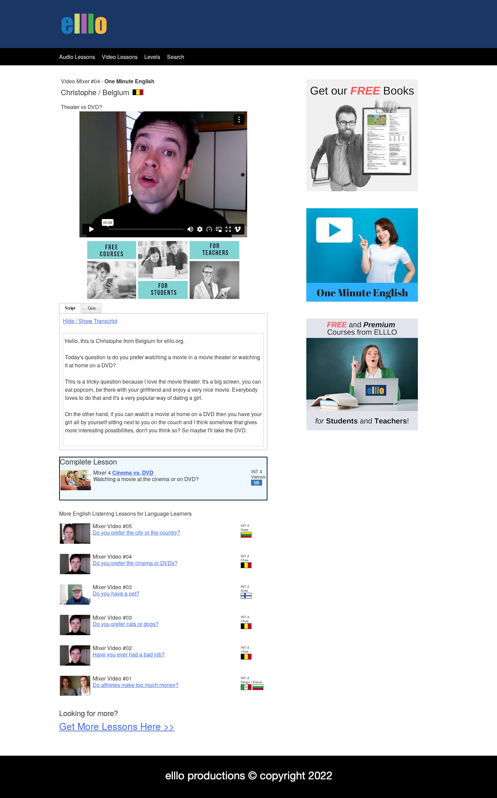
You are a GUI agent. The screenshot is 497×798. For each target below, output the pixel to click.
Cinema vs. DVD (132, 472)
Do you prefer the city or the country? (136, 532)
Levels (153, 57)
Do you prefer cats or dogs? (126, 624)
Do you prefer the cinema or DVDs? (135, 563)
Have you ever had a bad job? (129, 654)
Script (70, 308)
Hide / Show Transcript (90, 321)
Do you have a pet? (116, 593)
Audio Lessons (77, 57)
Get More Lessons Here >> (116, 726)
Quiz (92, 308)
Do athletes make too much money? (136, 685)
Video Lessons (120, 57)
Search (175, 57)
